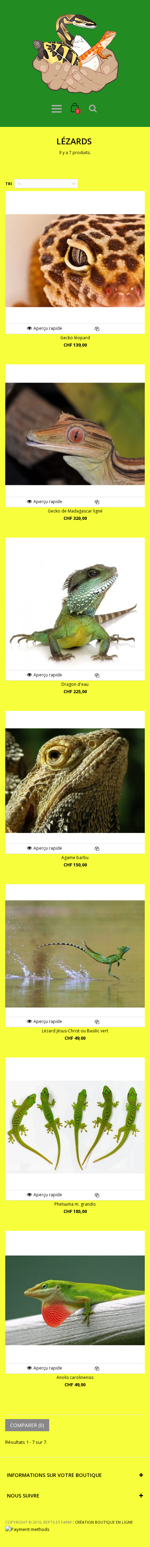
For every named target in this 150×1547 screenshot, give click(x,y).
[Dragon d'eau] (75, 607)
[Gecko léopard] (75, 261)
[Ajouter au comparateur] (97, 328)
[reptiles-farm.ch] (75, 54)
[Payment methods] (27, 1529)
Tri (8, 183)
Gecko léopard (75, 338)
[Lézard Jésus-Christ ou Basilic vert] (75, 954)
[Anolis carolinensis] (75, 1300)
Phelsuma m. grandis (75, 1204)
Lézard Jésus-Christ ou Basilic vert (75, 1031)
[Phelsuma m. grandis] (75, 1127)
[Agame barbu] (75, 780)
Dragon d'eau (75, 684)
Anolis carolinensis (75, 1377)
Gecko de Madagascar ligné (75, 511)
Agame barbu (75, 857)
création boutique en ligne (104, 1522)
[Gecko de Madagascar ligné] (75, 434)
